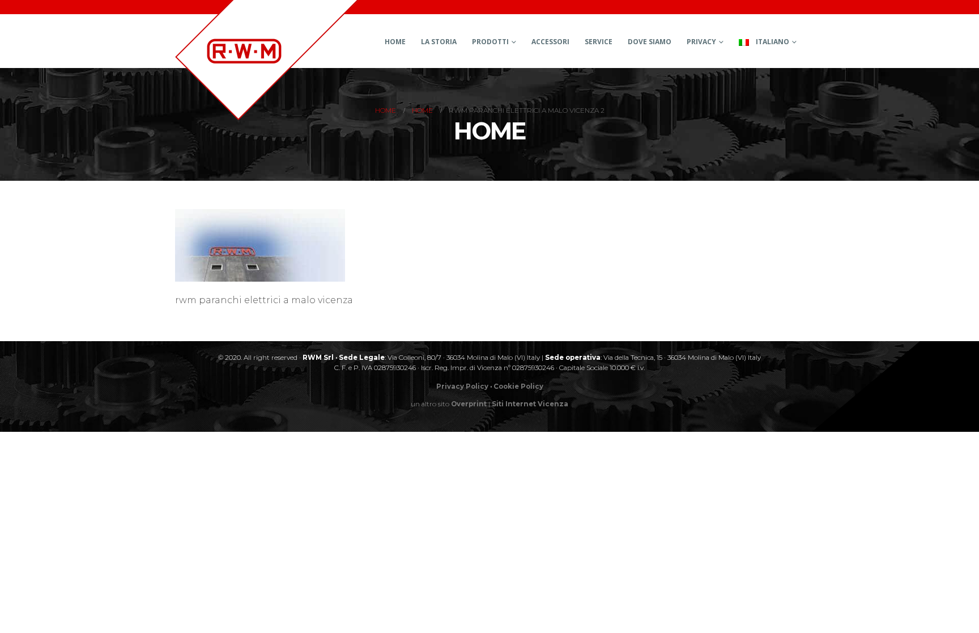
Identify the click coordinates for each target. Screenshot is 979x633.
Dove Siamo (649, 41)
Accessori (550, 41)
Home (395, 41)
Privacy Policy (462, 386)
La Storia (439, 41)
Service (598, 41)
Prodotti (490, 41)
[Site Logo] (267, 60)
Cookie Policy (518, 386)
